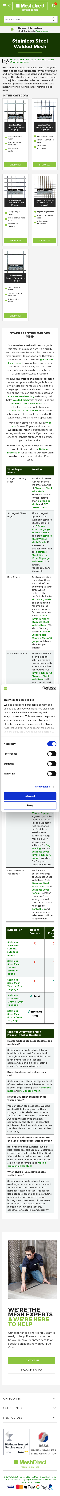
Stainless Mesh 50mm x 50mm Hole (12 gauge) (15, 278)
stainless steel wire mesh (23, 410)
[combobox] (31, 19)
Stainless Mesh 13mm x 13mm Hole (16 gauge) (15, 202)
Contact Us (38, 909)
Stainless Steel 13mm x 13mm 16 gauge (41, 854)
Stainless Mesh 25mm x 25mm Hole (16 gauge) (15, 127)
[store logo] (30, 6)
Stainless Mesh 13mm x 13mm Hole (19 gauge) (44, 127)
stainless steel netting (21, 396)
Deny (30, 805)
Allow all (30, 796)
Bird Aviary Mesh (41, 599)
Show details (42, 786)
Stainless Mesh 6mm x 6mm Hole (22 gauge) (44, 202)
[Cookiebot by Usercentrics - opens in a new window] (42, 688)
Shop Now (15, 165)
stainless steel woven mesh (26, 403)
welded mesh (21, 400)
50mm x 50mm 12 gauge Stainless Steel (41, 529)
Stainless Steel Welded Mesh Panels (42, 539)
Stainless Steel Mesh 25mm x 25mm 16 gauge (13, 967)
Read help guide (31, 1370)
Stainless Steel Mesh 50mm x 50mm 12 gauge (13, 948)
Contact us (31, 1360)
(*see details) (42, 31)
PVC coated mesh (29, 1090)
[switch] (51, 754)
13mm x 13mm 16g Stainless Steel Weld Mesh (42, 676)
